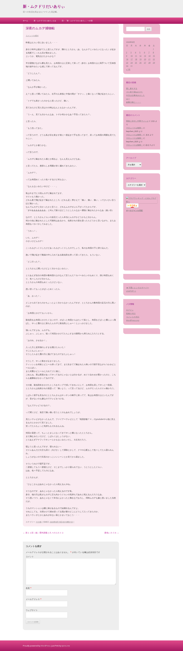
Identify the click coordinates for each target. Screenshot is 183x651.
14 (149, 55)
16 (127, 59)
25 (136, 62)
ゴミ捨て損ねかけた (134, 92)
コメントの (132, 317)
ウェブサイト (32, 610)
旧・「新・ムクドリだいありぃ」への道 (77, 20)
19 (140, 59)
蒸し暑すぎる (131, 88)
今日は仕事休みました (135, 95)
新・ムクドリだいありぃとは (45, 20)
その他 (38, 522)
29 (154, 62)
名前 (28, 588)
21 (149, 59)
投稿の (131, 313)
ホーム (25, 20)
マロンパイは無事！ (134, 128)
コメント (30, 556)
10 (132, 55)
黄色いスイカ (111, 532)
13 (145, 55)
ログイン (130, 310)
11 (136, 55)
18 (136, 59)
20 (145, 59)
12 (140, 55)
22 (154, 59)
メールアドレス (33, 599)
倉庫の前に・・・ (133, 102)
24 (132, 62)
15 (154, 55)
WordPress (46, 645)
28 (149, 62)
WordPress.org (132, 320)
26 (140, 62)
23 (127, 62)
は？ (128, 98)
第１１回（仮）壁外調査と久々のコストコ (43, 532)
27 (145, 62)
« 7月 (128, 69)
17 (132, 59)
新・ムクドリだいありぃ (44, 7)
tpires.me (66, 645)
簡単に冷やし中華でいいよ (137, 121)
